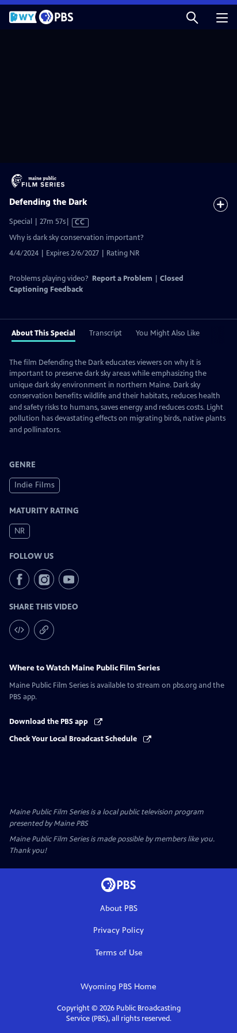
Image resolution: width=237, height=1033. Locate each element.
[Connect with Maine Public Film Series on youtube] (69, 579)
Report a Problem (122, 278)
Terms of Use (119, 953)
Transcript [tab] (105, 333)
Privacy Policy (118, 930)
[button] (192, 17)
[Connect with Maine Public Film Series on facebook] (19, 579)
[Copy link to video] (44, 630)
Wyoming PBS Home (118, 987)
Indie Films (34, 485)
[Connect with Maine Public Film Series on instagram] (44, 579)
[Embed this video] (19, 630)
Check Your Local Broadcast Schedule (74, 739)
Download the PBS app (49, 721)
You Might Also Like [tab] (168, 333)
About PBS (118, 908)
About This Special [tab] (43, 333)
